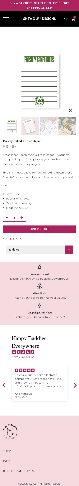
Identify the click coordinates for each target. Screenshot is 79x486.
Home (7, 32)
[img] (41, 352)
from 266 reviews (23, 357)
